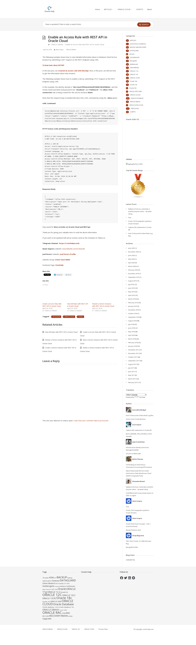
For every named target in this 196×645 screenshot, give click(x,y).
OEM (56, 589)
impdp (57, 586)
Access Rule (56, 316)
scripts (70, 616)
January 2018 (132, 346)
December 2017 (133, 350)
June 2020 (131, 255)
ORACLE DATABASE (137, 98)
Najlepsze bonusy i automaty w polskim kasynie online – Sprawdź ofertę (139, 211)
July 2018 (131, 324)
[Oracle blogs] (138, 198)
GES (68, 583)
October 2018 (132, 313)
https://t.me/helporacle (69, 243)
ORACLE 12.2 (53, 592)
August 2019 (132, 281)
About (149, 9)
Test (129, 218)
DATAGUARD (134, 51)
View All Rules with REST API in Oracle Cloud (77, 305)
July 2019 (131, 284)
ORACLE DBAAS (57, 44)
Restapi (80, 316)
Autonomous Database (138, 44)
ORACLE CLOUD (124, 9)
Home (97, 9)
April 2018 (131, 335)
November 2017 (133, 353)
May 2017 (131, 375)
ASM (51, 577)
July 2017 (131, 368)
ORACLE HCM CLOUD (136, 105)
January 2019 (132, 306)
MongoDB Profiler (132, 547)
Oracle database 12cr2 (50, 607)
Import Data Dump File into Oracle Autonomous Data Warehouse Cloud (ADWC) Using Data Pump (138, 473)
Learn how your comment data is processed (91, 420)
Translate (142, 397)
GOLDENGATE (134, 57)
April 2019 (131, 295)
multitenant (70, 586)
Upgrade (46, 618)
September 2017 (133, 361)
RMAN (64, 615)
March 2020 (132, 266)
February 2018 (133, 342)
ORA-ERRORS (134, 68)
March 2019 (132, 299)
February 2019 (133, 303)
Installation (62, 586)
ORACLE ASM (55, 601)
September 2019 (133, 277)
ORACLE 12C (134, 74)
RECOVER (45, 616)
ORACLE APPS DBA (135, 91)
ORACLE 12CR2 (135, 78)
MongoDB (133, 61)
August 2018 (132, 321)
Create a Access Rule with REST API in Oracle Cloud (51, 305)
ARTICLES (108, 9)
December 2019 (133, 274)
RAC (68, 612)
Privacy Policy (103, 629)
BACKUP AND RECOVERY (138, 47)
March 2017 (132, 379)
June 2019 (131, 288)
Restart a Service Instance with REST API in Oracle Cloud (103, 305)
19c (43, 578)
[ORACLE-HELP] (49, 9)
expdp (61, 583)
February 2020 (133, 270)
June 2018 (131, 328)
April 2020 (131, 263)
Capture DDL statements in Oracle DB (138, 430)
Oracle (62, 589)
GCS (65, 583)
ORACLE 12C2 (68, 595)
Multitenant (134, 64)
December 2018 (133, 310)
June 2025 (131, 248)
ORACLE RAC (135, 108)
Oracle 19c (133, 85)
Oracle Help (86, 572)
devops (132, 54)
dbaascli (51, 583)
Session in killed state (133, 454)
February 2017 (133, 382)
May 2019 (131, 292)
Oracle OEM (63, 610)
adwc (47, 578)
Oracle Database (63, 604)
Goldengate (48, 586)
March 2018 (132, 339)
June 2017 (131, 372)
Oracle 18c (133, 81)
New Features (46, 589)
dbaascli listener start (133, 530)
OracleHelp (59, 265)
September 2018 (133, 317)
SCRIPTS (139, 9)
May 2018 (131, 332)
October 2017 (132, 357)
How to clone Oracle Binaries (136, 419)
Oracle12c (64, 592)
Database (56, 580)
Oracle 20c (132, 88)
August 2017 (132, 364)
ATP (55, 578)
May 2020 (131, 259)
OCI (52, 589)
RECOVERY (55, 615)
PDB (64, 613)
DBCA (57, 583)
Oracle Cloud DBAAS (62, 259)
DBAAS (45, 583)
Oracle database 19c (66, 607)
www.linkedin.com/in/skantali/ (73, 249)
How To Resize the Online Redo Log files (139, 415)
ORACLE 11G (134, 71)
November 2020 (133, 252)
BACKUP (62, 577)
